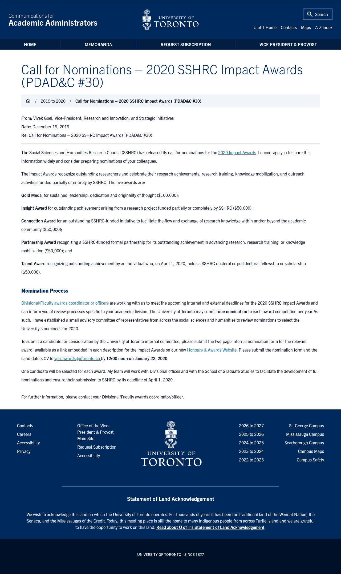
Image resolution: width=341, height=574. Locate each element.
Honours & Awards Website (212, 349)
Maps (306, 27)
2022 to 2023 (251, 459)
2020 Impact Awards (237, 152)
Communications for (53, 19)
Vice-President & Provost (288, 44)
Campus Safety (310, 459)
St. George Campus (306, 425)
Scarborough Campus (304, 442)
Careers (24, 434)
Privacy (23, 451)
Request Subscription (186, 44)
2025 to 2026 (251, 434)
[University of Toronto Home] (170, 19)
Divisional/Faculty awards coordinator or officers (65, 302)
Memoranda (98, 44)
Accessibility (88, 455)
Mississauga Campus (305, 434)
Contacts (289, 27)
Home (30, 44)
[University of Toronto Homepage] (170, 443)
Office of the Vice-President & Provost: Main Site (96, 432)
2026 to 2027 (251, 425)
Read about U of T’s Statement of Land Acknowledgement (210, 527)
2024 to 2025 (251, 442)
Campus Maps (311, 451)
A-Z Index (323, 27)
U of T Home (265, 27)
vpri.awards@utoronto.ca (77, 358)
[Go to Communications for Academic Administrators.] (28, 100)
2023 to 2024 (251, 451)
